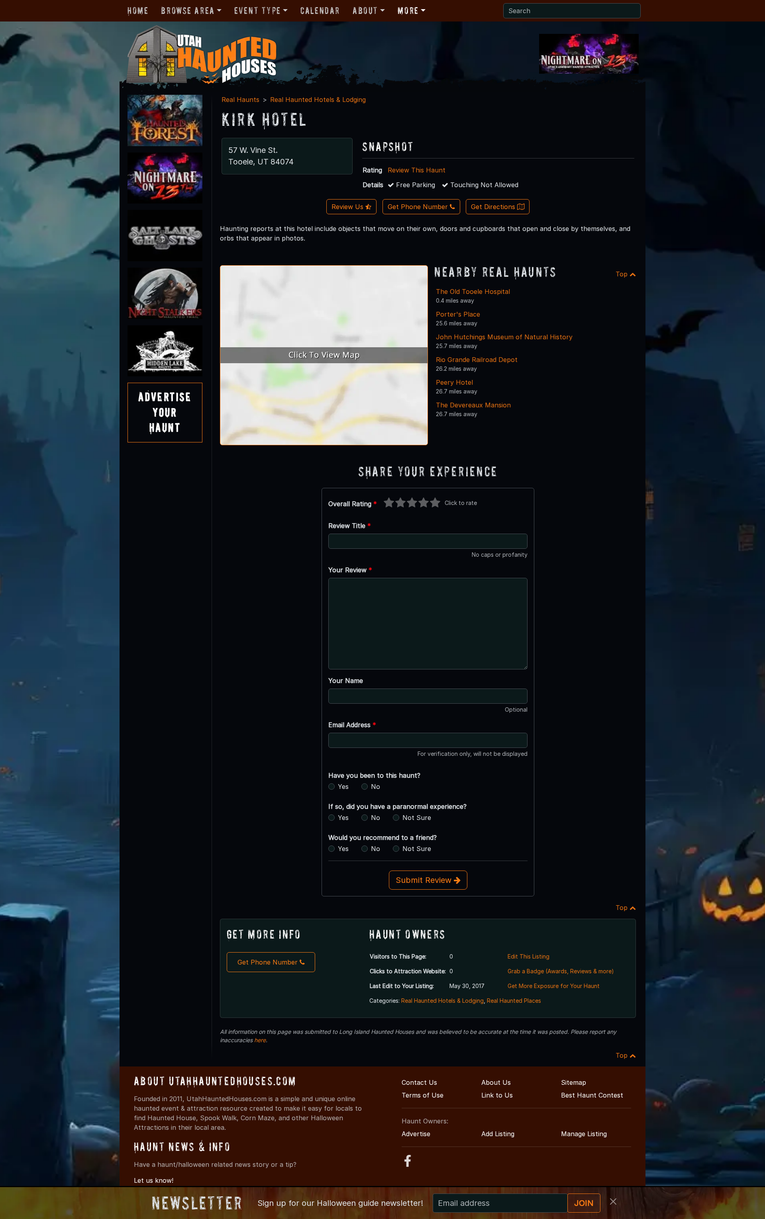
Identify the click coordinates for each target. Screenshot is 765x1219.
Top (623, 274)
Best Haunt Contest (592, 1095)
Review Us (348, 207)
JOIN (584, 1203)
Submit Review (425, 880)
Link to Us (497, 1095)
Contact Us (419, 1082)
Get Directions (494, 207)
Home (138, 10)
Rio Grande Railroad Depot (477, 360)
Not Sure (416, 818)
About (365, 10)
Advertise (416, 1134)
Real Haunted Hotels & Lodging (318, 100)
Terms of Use (422, 1095)
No (375, 786)
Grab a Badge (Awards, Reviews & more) (561, 971)
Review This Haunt (416, 170)
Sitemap (573, 1082)
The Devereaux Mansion (473, 405)
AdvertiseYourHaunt (165, 412)
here (260, 1040)
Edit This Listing (528, 956)
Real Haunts (240, 100)
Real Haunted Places (514, 1000)
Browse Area (187, 10)
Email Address (352, 725)
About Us (496, 1082)
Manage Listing (584, 1134)
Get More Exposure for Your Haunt (554, 985)
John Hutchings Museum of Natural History (504, 337)
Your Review (350, 570)
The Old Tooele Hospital (473, 291)
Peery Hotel (454, 382)
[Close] (613, 1201)
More (408, 10)
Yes (343, 786)
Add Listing (497, 1134)
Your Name (345, 681)
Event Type (257, 10)
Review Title (349, 526)
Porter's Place (458, 314)
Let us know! (153, 1180)
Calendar (320, 10)
